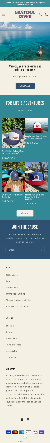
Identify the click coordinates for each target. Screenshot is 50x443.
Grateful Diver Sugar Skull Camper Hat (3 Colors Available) (34, 197)
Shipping (10, 326)
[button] (3, 14)
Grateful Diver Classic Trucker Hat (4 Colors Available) (36, 137)
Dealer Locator (12, 275)
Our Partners (12, 287)
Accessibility (11, 351)
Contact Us (11, 357)
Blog (8, 281)
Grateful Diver (27, 442)
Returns (9, 332)
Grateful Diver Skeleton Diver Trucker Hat (12, 196)
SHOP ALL (25, 86)
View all (25, 213)
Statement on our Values (17, 306)
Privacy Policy (12, 338)
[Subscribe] (41, 250)
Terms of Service (13, 345)
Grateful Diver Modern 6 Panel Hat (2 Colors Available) (13, 152)
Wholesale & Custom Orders (19, 300)
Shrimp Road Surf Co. (16, 294)
